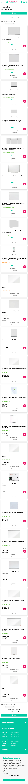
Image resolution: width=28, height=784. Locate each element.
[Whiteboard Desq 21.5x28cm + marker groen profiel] (14, 390)
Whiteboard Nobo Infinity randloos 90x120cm (11, 311)
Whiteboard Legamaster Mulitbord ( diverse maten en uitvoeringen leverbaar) (14, 259)
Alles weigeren (6, 777)
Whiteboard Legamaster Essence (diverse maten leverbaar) (13, 231)
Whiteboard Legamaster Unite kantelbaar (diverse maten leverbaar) (13, 93)
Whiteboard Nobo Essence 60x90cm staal (13, 541)
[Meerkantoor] (11, 2)
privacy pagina (19, 766)
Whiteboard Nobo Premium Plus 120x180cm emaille (14, 286)
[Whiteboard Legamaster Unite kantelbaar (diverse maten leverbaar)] (14, 86)
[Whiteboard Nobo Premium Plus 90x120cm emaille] (14, 448)
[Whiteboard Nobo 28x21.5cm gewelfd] (14, 332)
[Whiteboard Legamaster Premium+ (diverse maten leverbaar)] (14, 196)
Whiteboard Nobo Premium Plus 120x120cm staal (14, 687)
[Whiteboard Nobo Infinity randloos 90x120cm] (14, 304)
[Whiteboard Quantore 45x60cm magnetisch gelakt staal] (14, 419)
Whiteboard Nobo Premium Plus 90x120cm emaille (13, 455)
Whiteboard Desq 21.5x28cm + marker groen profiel (14, 398)
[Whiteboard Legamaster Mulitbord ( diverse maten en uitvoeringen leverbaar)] (14, 251)
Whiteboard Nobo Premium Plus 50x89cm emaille (13, 630)
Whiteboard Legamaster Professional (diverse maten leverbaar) (12, 176)
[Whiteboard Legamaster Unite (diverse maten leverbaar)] (14, 58)
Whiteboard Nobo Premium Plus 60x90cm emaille (13, 601)
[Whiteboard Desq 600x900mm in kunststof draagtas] (14, 476)
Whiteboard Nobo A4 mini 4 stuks (11, 658)
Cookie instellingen (14, 775)
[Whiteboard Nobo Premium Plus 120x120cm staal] (14, 680)
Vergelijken (14, 49)
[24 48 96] (7, 21)
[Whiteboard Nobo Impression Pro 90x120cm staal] (14, 361)
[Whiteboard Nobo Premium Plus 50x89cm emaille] (14, 622)
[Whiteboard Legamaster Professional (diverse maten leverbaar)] (14, 168)
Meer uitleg (5, 773)
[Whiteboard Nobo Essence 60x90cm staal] (14, 534)
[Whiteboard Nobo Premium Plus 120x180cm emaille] (14, 279)
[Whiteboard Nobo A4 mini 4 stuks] (14, 651)
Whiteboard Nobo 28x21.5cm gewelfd (12, 339)
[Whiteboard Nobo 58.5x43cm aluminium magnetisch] (14, 564)
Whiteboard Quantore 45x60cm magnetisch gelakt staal (14, 426)
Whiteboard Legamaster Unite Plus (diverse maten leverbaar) (13, 38)
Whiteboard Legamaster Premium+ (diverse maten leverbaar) (13, 204)
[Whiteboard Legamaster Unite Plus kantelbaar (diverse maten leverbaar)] (14, 113)
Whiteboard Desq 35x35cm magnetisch (12, 512)
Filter (15, 13)
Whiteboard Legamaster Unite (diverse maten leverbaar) (12, 66)
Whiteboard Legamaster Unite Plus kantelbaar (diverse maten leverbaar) (12, 121)
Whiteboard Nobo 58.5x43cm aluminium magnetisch (13, 572)
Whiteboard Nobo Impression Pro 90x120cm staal (14, 369)
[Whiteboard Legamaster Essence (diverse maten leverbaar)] (14, 223)
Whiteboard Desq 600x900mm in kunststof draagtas (13, 484)
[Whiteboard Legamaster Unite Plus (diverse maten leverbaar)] (14, 30)
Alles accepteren (14, 779)
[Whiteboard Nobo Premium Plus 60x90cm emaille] (14, 593)
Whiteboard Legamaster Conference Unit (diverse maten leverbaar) (13, 148)
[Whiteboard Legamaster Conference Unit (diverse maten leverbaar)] (14, 141)
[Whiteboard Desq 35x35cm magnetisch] (14, 505)
